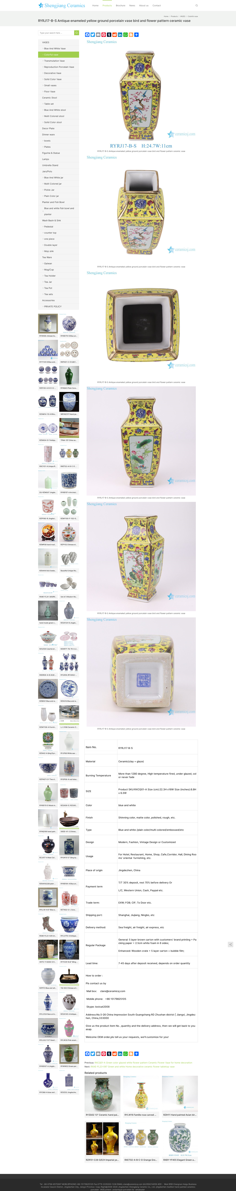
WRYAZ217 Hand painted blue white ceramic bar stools (69, 414)
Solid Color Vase (52, 79)
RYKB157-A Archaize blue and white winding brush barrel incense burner (69, 492)
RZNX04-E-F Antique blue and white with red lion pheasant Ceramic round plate (48, 440)
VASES (45, 42)
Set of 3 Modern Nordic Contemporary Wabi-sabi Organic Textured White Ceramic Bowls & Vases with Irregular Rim (69, 597)
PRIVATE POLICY (55, 306)
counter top (50, 232)
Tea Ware (47, 257)
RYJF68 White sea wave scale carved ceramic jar (69, 753)
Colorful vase (51, 54)
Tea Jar (48, 282)
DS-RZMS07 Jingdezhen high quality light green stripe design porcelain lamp (48, 492)
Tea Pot (48, 288)
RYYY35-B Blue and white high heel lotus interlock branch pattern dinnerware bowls (48, 362)
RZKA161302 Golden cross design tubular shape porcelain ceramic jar (48, 571)
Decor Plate (48, 128)
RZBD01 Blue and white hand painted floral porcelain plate (48, 701)
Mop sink (49, 251)
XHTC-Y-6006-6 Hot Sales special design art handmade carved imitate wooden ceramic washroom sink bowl (48, 962)
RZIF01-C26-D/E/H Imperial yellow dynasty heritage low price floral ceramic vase (102, 1159)
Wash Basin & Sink (51, 220)
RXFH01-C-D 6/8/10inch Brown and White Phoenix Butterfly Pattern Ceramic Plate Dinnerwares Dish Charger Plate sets (69, 362)
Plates (47, 146)
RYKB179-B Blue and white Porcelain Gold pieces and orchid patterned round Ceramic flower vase (69, 336)
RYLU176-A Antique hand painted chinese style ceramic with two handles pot (69, 936)
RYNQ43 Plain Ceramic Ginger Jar (69, 388)
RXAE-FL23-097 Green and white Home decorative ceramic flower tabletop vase (133, 1066)
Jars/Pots (47, 171)
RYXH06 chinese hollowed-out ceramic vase (48, 336)
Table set (49, 103)
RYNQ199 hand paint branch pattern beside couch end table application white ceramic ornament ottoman (48, 831)
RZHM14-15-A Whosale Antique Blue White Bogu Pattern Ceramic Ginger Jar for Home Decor (48, 414)
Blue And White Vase (55, 48)
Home (95, 5)
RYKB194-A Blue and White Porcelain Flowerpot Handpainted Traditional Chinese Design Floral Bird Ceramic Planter (69, 884)
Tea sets (48, 294)
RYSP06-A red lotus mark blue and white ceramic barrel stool (69, 779)
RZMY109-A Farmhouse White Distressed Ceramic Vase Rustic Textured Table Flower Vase (48, 727)
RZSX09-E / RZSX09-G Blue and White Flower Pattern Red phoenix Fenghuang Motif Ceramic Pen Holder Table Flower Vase (69, 805)
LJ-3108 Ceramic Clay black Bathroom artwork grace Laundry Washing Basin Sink (69, 727)
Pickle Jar (49, 189)
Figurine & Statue (51, 153)
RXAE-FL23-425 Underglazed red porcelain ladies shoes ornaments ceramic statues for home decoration (48, 936)
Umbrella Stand (50, 165)
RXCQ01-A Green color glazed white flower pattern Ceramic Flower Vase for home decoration (143, 1062)
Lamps (45, 159)
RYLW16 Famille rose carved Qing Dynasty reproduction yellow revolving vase (141, 1114)
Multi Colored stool (54, 116)
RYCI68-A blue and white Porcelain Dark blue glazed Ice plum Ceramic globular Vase (48, 1092)
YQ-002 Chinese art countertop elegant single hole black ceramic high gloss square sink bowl (69, 988)
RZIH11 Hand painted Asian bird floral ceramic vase (180, 1114)
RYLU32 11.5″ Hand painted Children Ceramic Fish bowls (48, 1040)
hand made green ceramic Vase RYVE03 (48, 623)
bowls (47, 140)
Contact (157, 5)
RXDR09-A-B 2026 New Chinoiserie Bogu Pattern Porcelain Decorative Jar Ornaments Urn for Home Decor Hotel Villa (48, 675)
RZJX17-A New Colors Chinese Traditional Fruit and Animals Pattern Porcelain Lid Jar (48, 858)
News (132, 5)
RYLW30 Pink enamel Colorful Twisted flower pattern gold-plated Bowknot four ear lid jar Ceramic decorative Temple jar (69, 1040)
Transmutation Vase (54, 60)
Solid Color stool (53, 122)
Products (107, 5)
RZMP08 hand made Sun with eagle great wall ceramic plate (48, 545)
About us (143, 5)
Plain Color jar (51, 196)
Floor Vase (49, 91)
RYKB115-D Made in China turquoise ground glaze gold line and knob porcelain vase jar (48, 805)
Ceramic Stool (49, 97)
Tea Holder (50, 275)
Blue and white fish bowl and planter (59, 211)
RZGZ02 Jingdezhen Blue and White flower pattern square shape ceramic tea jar (69, 1092)
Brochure (120, 5)
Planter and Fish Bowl (53, 202)
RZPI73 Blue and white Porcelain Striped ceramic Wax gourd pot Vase (48, 988)
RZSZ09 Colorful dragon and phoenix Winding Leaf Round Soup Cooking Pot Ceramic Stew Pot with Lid (48, 649)
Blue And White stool (55, 110)
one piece (49, 238)
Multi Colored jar (53, 183)
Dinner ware (48, 134)
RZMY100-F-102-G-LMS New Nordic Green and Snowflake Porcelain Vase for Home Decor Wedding (69, 518)
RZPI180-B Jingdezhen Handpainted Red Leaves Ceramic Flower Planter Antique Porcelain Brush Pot (48, 518)
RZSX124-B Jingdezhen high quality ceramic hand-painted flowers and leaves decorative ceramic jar (69, 623)
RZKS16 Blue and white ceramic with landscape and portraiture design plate (69, 701)
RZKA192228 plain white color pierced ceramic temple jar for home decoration (48, 884)
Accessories (48, 300)
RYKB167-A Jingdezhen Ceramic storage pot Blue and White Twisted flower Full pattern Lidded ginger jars (48, 1066)
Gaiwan (48, 263)
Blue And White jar (53, 177)
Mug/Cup (49, 269)
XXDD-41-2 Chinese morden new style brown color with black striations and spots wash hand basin (69, 831)
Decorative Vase (52, 73)
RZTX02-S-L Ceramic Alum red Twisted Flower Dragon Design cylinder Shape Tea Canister (69, 910)
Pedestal (48, 226)
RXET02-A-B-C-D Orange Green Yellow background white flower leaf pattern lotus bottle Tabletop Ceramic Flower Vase (141, 1159)
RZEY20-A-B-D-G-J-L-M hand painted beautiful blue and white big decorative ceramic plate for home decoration (48, 388)
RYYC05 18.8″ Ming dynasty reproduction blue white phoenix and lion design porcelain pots (69, 962)
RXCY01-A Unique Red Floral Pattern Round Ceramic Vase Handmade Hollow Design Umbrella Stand (48, 466)
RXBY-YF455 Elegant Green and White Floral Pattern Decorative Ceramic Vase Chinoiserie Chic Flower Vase (180, 1159)
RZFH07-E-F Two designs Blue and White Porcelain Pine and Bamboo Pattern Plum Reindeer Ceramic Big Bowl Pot (48, 779)
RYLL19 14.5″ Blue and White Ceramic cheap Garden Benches (48, 910)
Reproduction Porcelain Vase (59, 67)
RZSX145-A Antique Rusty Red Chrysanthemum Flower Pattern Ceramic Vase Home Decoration (69, 1014)
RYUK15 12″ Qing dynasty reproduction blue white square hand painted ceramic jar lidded (69, 858)
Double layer (50, 245)
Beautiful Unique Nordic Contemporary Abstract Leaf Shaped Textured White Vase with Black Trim (69, 571)
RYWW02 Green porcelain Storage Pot (69, 1066)
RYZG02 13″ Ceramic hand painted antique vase (102, 1114)
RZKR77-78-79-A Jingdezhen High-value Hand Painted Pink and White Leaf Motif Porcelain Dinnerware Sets (69, 649)
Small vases (50, 85)
